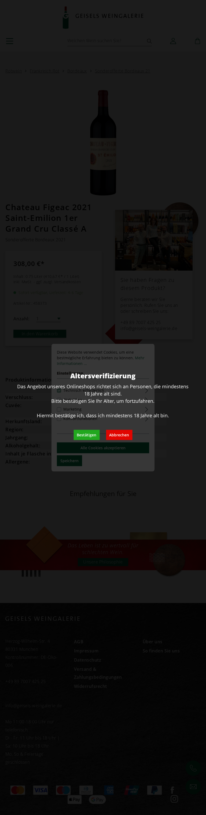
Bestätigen (86, 434)
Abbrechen (119, 434)
